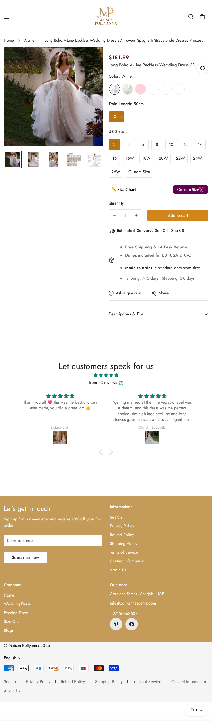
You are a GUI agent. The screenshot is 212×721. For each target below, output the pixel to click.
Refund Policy (122, 535)
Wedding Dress (17, 604)
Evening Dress (16, 613)
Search (116, 517)
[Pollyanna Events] (106, 17)
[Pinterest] (116, 624)
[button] (202, 17)
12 (186, 144)
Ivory (127, 89)
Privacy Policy (122, 526)
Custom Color (166, 89)
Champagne (153, 89)
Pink (140, 89)
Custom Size (139, 172)
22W (180, 158)
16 (114, 158)
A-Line (29, 40)
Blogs (8, 630)
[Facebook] (131, 624)
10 (171, 144)
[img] (106, 375)
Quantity (116, 203)
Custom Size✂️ (190, 189)
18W (146, 158)
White (114, 89)
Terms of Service (124, 552)
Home (9, 40)
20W (163, 158)
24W (197, 158)
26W (115, 172)
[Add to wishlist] (202, 68)
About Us (118, 570)
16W (130, 158)
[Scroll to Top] (202, 693)
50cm (116, 117)
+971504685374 (125, 613)
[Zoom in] (92, 58)
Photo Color (179, 89)
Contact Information (127, 561)
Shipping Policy (123, 543)
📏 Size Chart (123, 189)
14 (200, 144)
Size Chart (13, 621)
